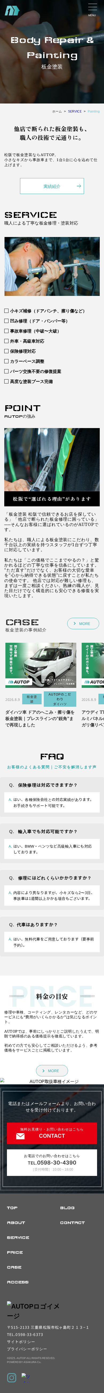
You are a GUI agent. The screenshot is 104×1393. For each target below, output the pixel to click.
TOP (12, 1208)
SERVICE (18, 1237)
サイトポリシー (21, 1341)
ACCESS (18, 1282)
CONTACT (72, 1223)
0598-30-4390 (52, 1162)
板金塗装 (32, 699)
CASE (14, 1267)
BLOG (67, 1208)
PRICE (15, 1252)
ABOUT (16, 1223)
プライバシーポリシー (27, 1348)
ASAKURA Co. (32, 1362)
